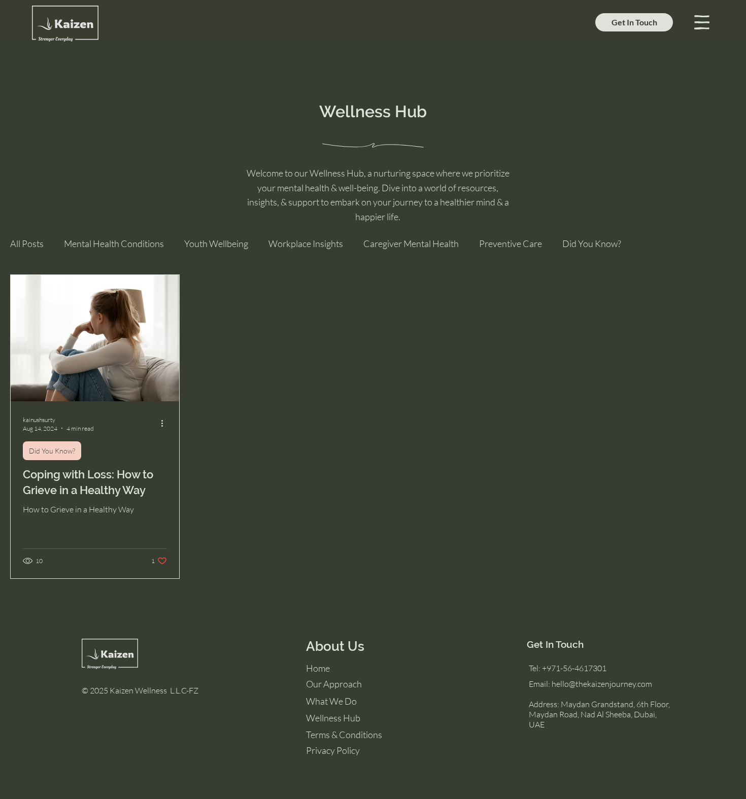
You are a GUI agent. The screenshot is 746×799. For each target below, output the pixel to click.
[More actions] (165, 424)
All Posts (27, 243)
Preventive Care (510, 243)
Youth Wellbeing (216, 243)
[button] (701, 22)
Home (318, 668)
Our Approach (334, 683)
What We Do (331, 701)
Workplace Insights (305, 243)
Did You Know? (591, 243)
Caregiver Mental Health (411, 243)
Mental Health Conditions (114, 243)
